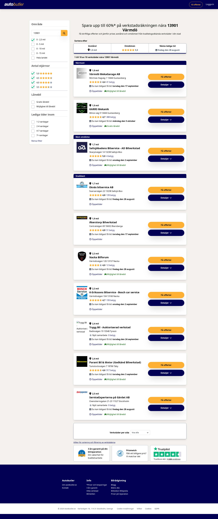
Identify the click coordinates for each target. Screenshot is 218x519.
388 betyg (111, 117)
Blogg (113, 485)
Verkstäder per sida (119, 432)
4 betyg (109, 156)
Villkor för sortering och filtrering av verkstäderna (94, 442)
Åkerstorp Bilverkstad (103, 222)
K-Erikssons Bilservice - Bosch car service (114, 292)
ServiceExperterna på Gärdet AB (109, 397)
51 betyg (110, 230)
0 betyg (111, 335)
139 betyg (111, 195)
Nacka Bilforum (99, 257)
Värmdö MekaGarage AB (104, 74)
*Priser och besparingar (97, 485)
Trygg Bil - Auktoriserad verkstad (110, 327)
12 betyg (110, 265)
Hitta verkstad (92, 491)
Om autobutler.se (69, 485)
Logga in (210, 4)
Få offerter (196, 4)
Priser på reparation (119, 494)
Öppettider (96, 91)
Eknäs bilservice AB (101, 187)
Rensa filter (36, 140)
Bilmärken (91, 494)
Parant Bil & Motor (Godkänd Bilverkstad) (115, 362)
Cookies (148, 508)
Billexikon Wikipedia (119, 491)
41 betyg (110, 82)
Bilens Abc (115, 488)
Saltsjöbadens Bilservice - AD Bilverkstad (114, 148)
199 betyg (111, 300)
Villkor (139, 508)
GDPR (157, 508)
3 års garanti (92, 488)
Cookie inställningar (125, 508)
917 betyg (111, 370)
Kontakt (65, 488)
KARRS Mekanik (99, 109)
